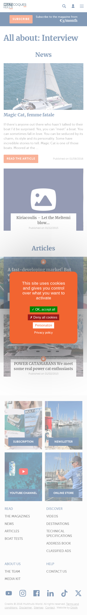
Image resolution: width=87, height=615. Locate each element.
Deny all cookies (45, 317)
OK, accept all (44, 309)
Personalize (43, 325)
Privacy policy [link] (43, 332)
